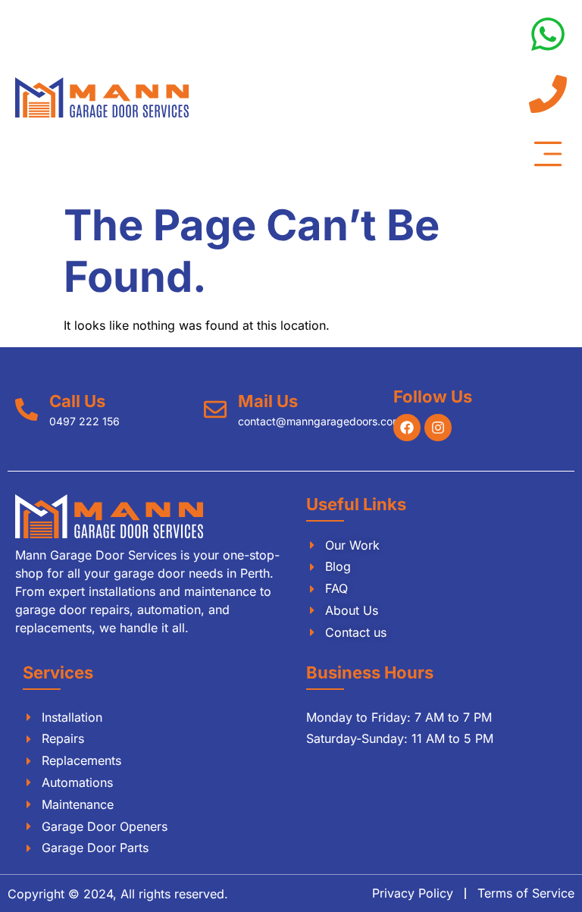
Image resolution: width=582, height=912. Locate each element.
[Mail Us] (215, 409)
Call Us (77, 401)
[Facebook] (407, 427)
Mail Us (268, 401)
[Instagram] (438, 427)
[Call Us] (26, 409)
